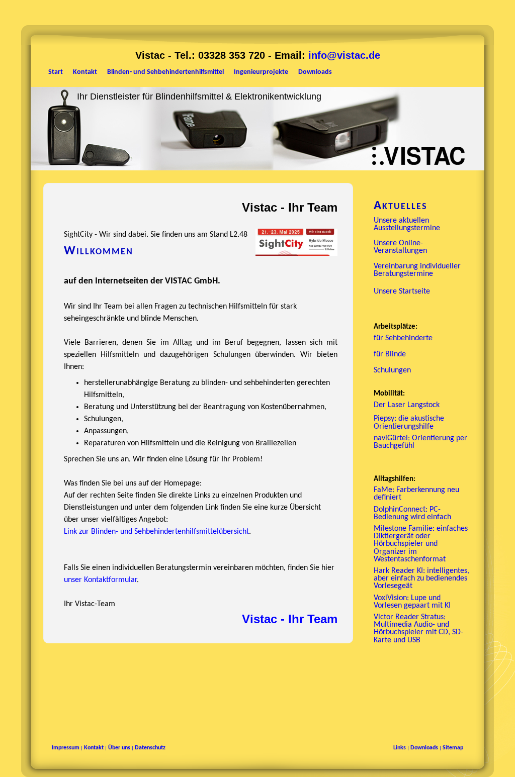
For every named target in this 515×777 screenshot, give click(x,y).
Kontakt (94, 748)
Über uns (119, 748)
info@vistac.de (344, 55)
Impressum (65, 748)
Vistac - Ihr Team (289, 619)
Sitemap (453, 748)
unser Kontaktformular (100, 580)
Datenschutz (150, 748)
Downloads (424, 748)
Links (399, 748)
